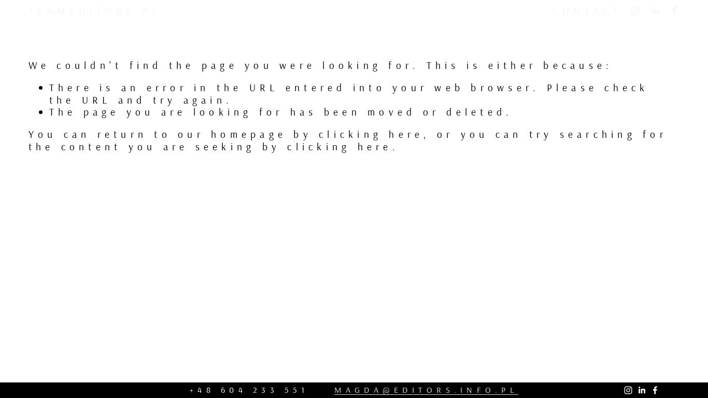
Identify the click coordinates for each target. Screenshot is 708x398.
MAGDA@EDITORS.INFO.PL (426, 390)
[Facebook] (674, 11)
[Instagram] (635, 11)
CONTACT (586, 10)
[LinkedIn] (655, 11)
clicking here (371, 133)
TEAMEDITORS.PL (95, 10)
